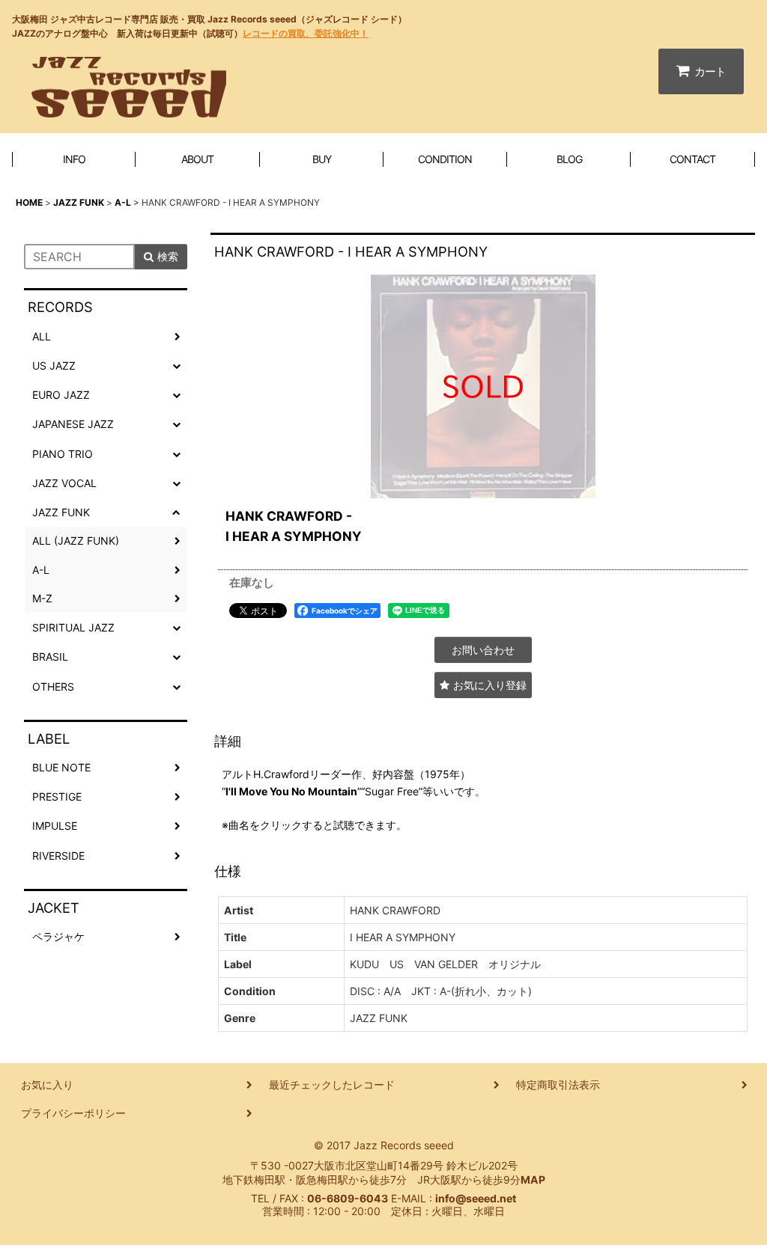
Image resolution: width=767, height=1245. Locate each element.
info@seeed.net (475, 1198)
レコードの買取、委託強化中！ (306, 33)
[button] (483, 685)
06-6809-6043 (347, 1198)
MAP (533, 1179)
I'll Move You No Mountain (291, 791)
